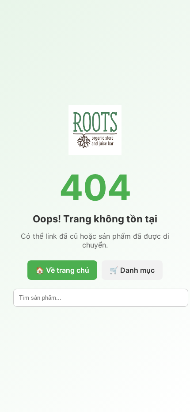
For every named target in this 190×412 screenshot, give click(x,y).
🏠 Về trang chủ (62, 270)
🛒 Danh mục (132, 270)
